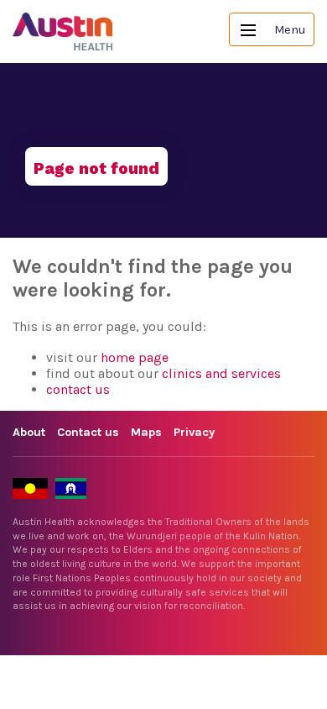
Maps (146, 432)
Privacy (194, 432)
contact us (78, 389)
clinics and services (221, 373)
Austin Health (63, 31)
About (29, 432)
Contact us (88, 432)
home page (135, 357)
